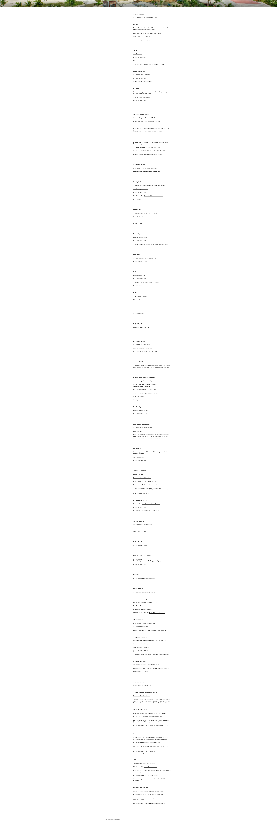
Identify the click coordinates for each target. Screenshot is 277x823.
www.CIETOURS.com (144, 97)
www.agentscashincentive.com (156, 803)
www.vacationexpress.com (140, 410)
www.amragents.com (152, 775)
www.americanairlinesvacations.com (143, 427)
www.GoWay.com (138, 216)
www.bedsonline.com (139, 275)
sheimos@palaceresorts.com (152, 742)
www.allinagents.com (161, 725)
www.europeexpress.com (140, 237)
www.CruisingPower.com (149, 578)
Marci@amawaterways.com (149, 630)
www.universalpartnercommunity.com (143, 381)
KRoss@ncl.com (147, 510)
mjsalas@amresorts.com (150, 767)
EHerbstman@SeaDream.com (160, 668)
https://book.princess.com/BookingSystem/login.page (148, 561)
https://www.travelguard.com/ (141, 696)
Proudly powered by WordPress (113, 819)
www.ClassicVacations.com (149, 17)
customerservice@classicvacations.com (144, 29)
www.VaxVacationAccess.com (141, 386)
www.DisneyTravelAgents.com (141, 344)
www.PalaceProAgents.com (141, 753)
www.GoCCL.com (147, 524)
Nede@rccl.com (147, 599)
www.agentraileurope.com (149, 258)
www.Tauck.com (137, 54)
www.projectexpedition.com (141, 327)
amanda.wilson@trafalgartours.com (153, 154)
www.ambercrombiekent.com (141, 74)
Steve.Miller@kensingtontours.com (153, 195)
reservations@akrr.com (139, 490)
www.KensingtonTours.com (140, 189)
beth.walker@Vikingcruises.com (145, 644)
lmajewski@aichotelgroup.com (153, 716)
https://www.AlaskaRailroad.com (142, 478)
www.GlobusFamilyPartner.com (150, 118)
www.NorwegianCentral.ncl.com (151, 504)
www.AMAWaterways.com (140, 626)
